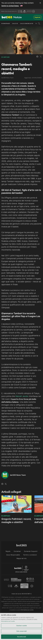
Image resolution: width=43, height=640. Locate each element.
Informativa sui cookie (27, 610)
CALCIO (15, 23)
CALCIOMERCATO (26, 23)
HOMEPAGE (5, 23)
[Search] (39, 23)
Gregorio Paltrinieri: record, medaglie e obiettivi (16, 521)
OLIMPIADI (5, 57)
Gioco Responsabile (13, 555)
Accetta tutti (21, 637)
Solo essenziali (21, 631)
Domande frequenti (30, 551)
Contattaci (17, 551)
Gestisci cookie (21, 625)
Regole (8, 551)
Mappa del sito (22, 558)
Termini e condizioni (30, 555)
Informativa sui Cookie (8, 621)
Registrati (37, 17)
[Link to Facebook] (37, 58)
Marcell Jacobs (21, 396)
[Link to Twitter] (41, 58)
